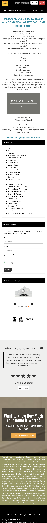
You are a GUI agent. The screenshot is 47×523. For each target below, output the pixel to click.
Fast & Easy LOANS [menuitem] (36, 10)
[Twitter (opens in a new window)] (19, 3)
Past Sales (12, 211)
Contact (11, 177)
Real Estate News (14, 182)
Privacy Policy (24, 515)
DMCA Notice (33, 515)
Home (10, 148)
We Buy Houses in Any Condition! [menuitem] (15, 10)
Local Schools (13, 165)
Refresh (12, 263)
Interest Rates (13, 162)
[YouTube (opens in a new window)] (24, 3)
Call (42, 3)
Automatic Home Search (17, 155)
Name (6, 238)
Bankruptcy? (12, 206)
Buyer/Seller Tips (14, 172)
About (10, 150)
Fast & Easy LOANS (15, 158)
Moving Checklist (14, 174)
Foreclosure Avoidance (16, 191)
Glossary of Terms (14, 179)
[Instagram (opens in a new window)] (27, 3)
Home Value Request (15, 170)
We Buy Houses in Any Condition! (20, 213)
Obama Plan (12, 203)
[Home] (5, 3)
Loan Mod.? (12, 199)
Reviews (11, 153)
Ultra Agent (32, 522)
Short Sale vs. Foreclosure (17, 189)
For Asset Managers (15, 208)
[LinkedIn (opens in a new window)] (22, 3)
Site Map (41, 515)
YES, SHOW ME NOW (23, 435)
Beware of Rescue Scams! (17, 186)
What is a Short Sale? (16, 196)
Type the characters (10, 255)
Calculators (12, 160)
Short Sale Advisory (15, 194)
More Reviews (23, 388)
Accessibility (5, 515)
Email (35, 3)
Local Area (12, 167)
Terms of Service (15, 515)
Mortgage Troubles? (15, 184)
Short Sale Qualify (14, 201)
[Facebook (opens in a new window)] (16, 3)
